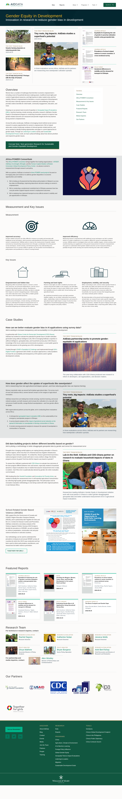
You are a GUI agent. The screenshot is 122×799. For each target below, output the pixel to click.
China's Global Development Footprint (98, 732)
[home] (14, 5)
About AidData (44, 729)
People (42, 751)
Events (42, 738)
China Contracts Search (93, 742)
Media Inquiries (81, 116)
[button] (75, 5)
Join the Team (44, 745)
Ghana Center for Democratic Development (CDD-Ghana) (36, 334)
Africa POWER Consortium (84, 98)
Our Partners (80, 119)
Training (42, 754)
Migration (58, 762)
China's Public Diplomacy (94, 738)
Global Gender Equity (62, 752)
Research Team (81, 112)
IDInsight (22, 164)
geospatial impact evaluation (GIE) (30, 416)
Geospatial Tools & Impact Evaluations (67, 756)
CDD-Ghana (35, 463)
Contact (42, 735)
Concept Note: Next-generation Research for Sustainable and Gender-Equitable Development (31, 145)
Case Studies (80, 105)
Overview (79, 94)
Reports (62, 5)
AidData (8, 164)
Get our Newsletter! (14, 729)
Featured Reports (81, 108)
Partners (42, 748)
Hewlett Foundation (25, 476)
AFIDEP (56, 162)
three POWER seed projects (40, 172)
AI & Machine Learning (62, 746)
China (57, 739)
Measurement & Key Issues (85, 101)
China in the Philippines (93, 735)
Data (53, 5)
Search (110, 5)
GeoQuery (89, 729)
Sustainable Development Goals (65, 765)
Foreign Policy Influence (63, 749)
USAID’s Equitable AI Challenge (26, 349)
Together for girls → (16, 551)
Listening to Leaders (29, 131)
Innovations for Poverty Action (44, 476)
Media (42, 742)
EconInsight (15, 164)
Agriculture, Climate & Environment (66, 743)
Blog (41, 732)
